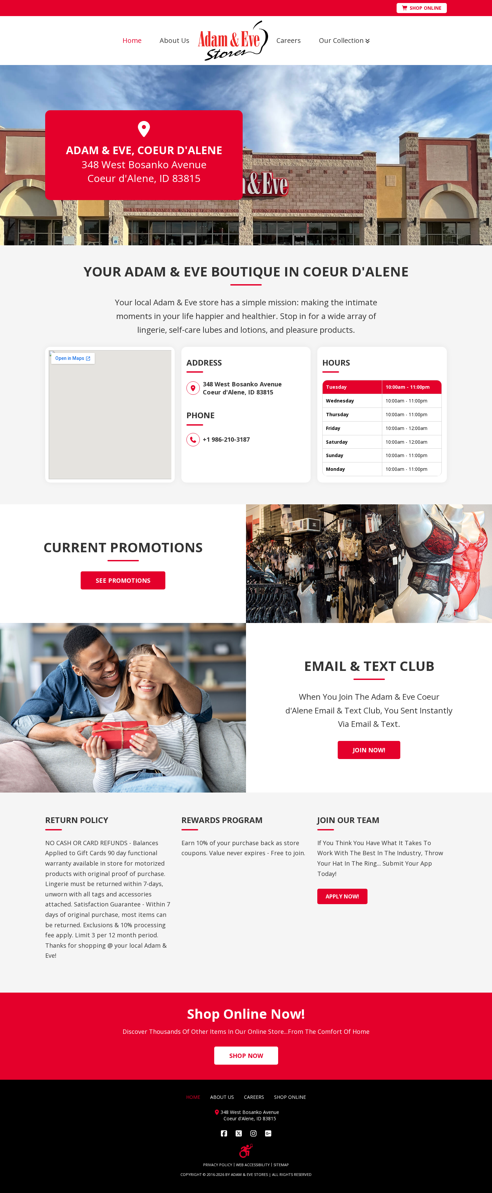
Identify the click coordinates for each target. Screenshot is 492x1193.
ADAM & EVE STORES (249, 1174)
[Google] (268, 1133)
